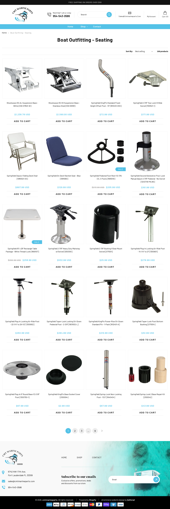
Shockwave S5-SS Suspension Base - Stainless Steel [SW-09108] (64, 104)
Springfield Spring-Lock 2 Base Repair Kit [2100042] (148, 395)
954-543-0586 (15, 487)
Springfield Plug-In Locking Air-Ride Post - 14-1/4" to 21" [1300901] (148, 250)
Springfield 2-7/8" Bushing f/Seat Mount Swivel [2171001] (106, 250)
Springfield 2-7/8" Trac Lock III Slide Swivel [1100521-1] (147, 104)
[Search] (109, 14)
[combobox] (92, 14)
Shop (79, 457)
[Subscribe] (156, 479)
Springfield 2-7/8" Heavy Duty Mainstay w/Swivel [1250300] (64, 250)
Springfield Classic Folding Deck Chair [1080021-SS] (22, 177)
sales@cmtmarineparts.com (21, 481)
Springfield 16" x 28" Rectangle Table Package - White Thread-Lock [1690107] (22, 250)
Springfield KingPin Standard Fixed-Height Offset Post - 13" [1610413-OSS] (106, 104)
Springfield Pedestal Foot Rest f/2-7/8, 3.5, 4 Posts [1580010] (106, 177)
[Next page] (102, 431)
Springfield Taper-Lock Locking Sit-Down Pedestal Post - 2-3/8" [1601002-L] (64, 323)
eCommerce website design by (114, 500)
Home (4, 33)
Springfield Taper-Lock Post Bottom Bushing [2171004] (147, 323)
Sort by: (129, 51)
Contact (97, 457)
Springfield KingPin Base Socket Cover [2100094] (64, 395)
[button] (83, 26)
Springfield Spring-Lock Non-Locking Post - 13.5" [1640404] (105, 395)
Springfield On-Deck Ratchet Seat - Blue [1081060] (64, 177)
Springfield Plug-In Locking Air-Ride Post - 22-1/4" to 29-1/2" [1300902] (22, 323)
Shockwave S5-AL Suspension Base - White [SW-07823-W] (22, 104)
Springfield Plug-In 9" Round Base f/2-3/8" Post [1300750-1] (22, 395)
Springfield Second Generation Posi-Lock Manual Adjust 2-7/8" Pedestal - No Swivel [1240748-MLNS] (148, 178)
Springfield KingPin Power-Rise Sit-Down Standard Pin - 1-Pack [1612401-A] (106, 323)
